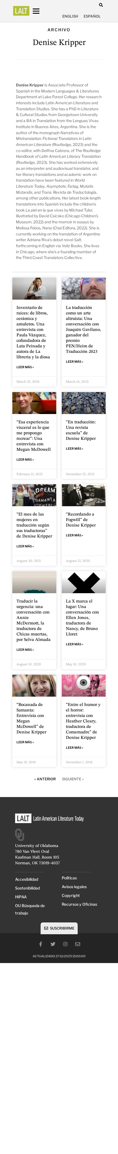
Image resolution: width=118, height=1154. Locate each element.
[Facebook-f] (41, 944)
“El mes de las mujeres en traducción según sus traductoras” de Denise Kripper (34, 525)
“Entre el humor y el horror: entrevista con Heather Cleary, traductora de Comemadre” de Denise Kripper (83, 721)
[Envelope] (78, 944)
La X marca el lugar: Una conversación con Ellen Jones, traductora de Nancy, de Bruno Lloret (82, 618)
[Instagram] (65, 944)
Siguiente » (73, 779)
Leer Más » (25, 367)
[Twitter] (53, 944)
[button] (101, 5)
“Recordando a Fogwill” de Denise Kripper (81, 520)
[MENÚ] (41, 11)
